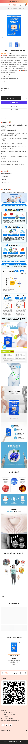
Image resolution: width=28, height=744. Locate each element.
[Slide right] (25, 673)
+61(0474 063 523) (9, 718)
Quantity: (3, 91)
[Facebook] (2, 725)
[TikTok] (10, 725)
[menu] (1, 5)
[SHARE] (26, 98)
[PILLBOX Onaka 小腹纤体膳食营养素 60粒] (14, 647)
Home (2, 8)
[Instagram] (6, 725)
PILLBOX (8, 75)
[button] (23, 37)
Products (7, 8)
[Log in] (20, 4)
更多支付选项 (14, 106)
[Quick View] (19, 642)
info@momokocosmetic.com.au (11, 720)
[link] (7, 628)
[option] (14, 25)
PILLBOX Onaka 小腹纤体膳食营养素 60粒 (14, 661)
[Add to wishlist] (23, 98)
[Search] (6, 5)
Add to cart (11, 98)
